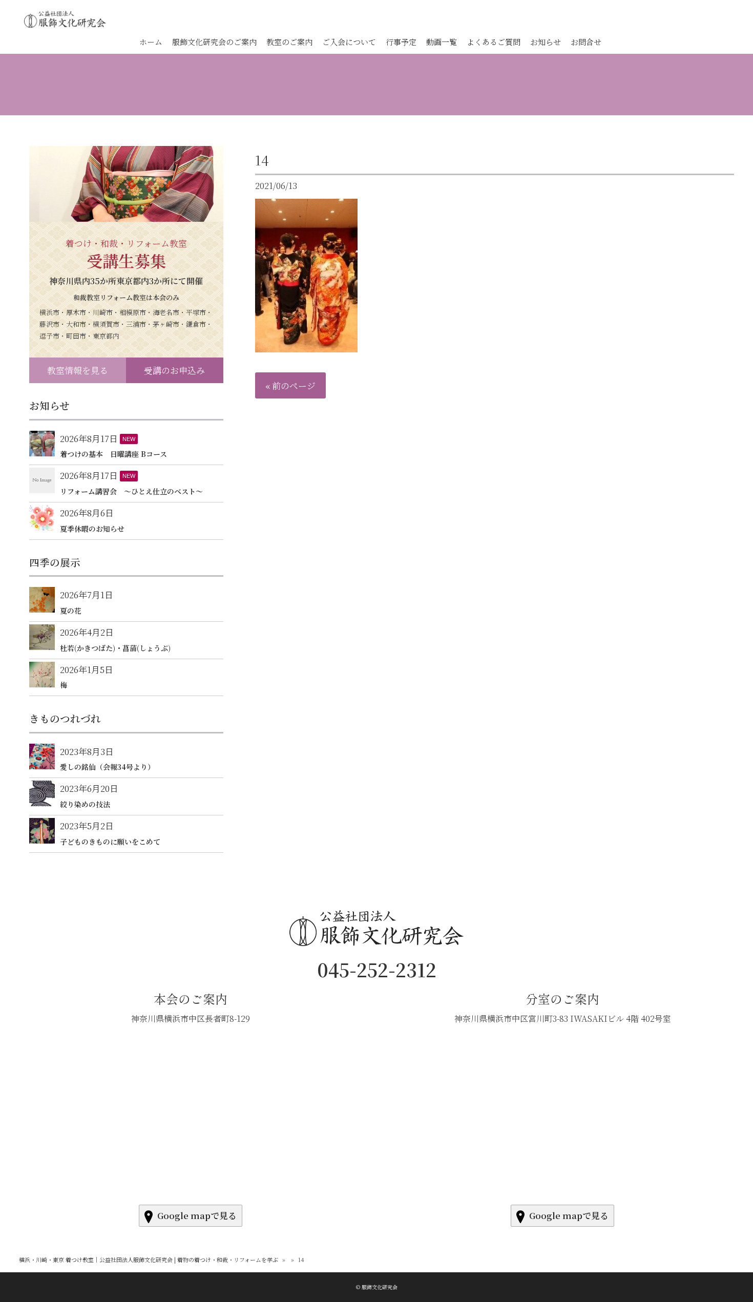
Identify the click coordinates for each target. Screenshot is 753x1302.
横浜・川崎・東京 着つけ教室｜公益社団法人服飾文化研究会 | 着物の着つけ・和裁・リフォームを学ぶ (148, 1259)
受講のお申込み (174, 370)
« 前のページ (290, 385)
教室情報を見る (77, 370)
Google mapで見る (197, 1215)
